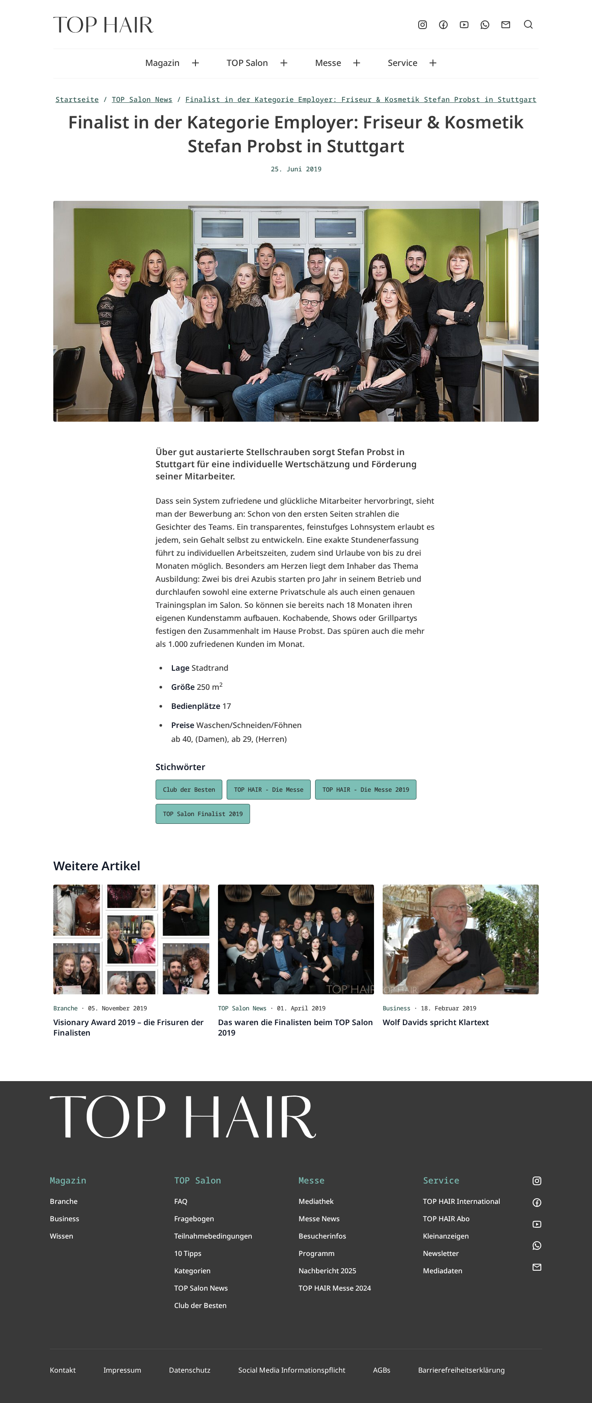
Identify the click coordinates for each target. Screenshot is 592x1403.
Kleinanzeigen (446, 1236)
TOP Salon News (142, 99)
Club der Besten (189, 789)
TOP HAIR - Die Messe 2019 (365, 789)
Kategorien (192, 1270)
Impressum (122, 1370)
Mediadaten (442, 1270)
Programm (317, 1253)
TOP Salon (247, 63)
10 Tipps (188, 1253)
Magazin (162, 63)
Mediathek (316, 1201)
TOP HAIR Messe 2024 (335, 1288)
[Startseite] (103, 24)
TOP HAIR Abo (446, 1218)
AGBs (381, 1370)
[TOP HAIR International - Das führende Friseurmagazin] (183, 1117)
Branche (64, 1201)
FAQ (181, 1201)
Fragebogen (194, 1218)
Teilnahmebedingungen (213, 1236)
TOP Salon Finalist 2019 (203, 814)
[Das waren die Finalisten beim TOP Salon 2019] (296, 939)
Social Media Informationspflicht (291, 1370)
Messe (328, 63)
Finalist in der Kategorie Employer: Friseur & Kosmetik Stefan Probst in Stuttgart (361, 99)
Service (402, 63)
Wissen (61, 1236)
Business (64, 1218)
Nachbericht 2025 (327, 1270)
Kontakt (63, 1370)
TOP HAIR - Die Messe (268, 789)
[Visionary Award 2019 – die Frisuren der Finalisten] (131, 939)
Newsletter (441, 1253)
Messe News (319, 1218)
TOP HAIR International (461, 1201)
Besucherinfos (322, 1236)
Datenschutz (190, 1370)
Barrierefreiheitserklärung (461, 1370)
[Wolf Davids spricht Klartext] (461, 939)
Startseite (77, 99)
